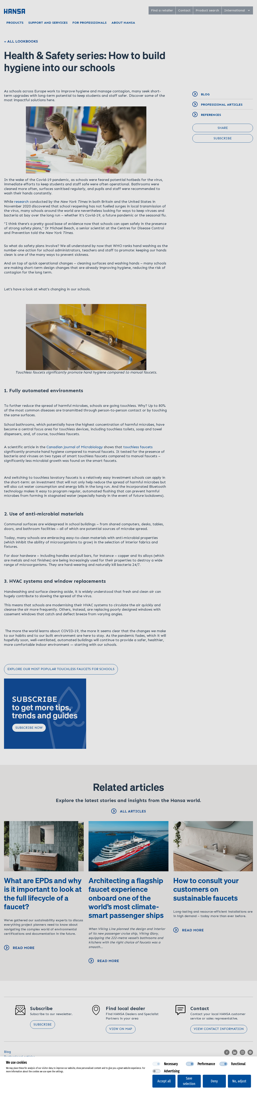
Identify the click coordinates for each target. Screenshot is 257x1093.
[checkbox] (156, 1064)
